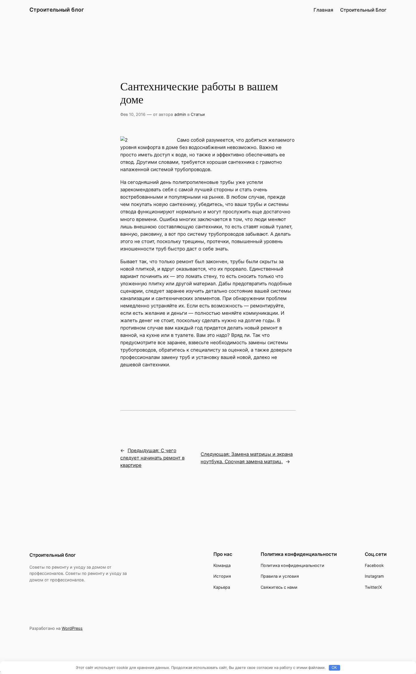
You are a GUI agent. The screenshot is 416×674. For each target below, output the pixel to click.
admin (180, 114)
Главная (323, 10)
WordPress (72, 628)
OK (334, 668)
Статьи (198, 114)
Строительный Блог (363, 10)
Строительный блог (56, 9)
